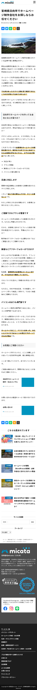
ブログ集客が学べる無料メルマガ (12, 655)
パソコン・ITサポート (8, 632)
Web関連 (23, 23)
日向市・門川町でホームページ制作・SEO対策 (16, 649)
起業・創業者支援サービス (9, 645)
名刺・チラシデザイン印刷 (9, 639)
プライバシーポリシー (8, 677)
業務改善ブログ (6, 661)
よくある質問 (5, 668)
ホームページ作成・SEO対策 (10, 636)
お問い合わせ (5, 671)
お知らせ (4, 658)
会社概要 (4, 664)
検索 (32, 522)
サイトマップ (5, 674)
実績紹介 (4, 642)
